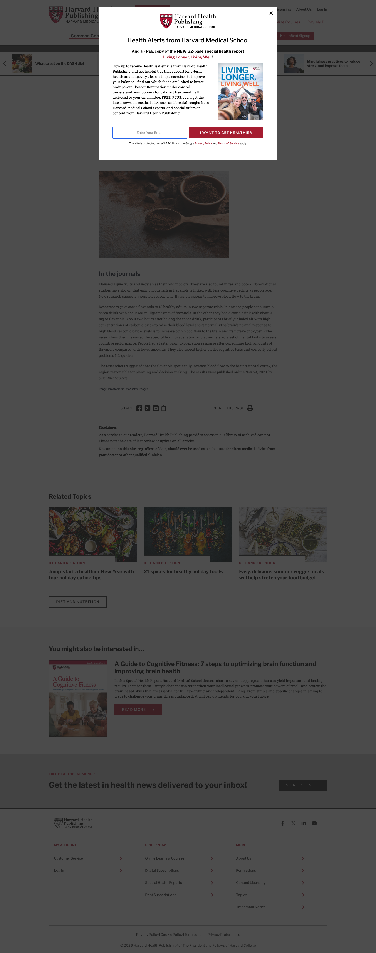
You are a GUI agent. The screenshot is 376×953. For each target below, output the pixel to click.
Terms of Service (228, 143)
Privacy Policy (203, 143)
